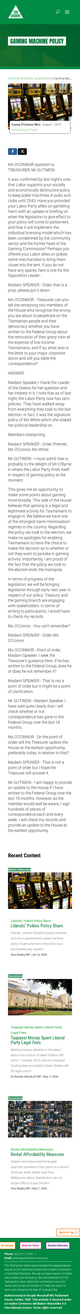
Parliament (26, 78)
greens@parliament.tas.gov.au (30, 1258)
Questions (15, 976)
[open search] (58, 11)
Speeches (43, 78)
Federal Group (20, 129)
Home (12, 78)
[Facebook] (12, 151)
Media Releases (19, 869)
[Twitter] (22, 151)
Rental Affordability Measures (32, 1149)
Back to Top (66, 1232)
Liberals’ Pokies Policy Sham (31, 921)
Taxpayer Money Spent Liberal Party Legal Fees (37, 1040)
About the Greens (30, 1245)
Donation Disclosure (58, 1245)
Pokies (34, 129)
